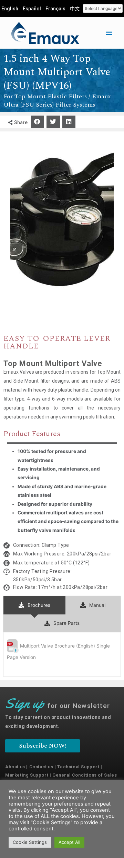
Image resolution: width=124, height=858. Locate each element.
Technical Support (78, 766)
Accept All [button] (69, 842)
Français (55, 8)
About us (15, 766)
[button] (37, 122)
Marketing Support (26, 775)
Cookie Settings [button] (30, 842)
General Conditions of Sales (84, 775)
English (9, 8)
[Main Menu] (109, 32)
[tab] (34, 605)
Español (32, 8)
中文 (75, 8)
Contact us (41, 766)
